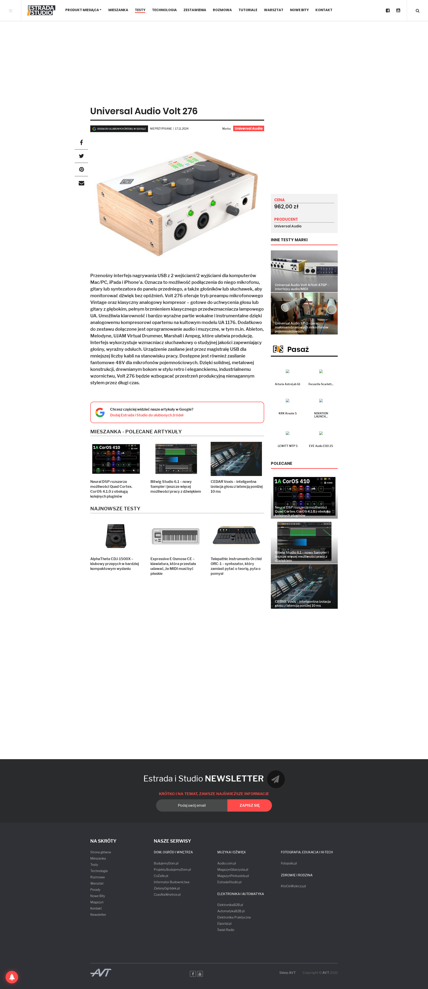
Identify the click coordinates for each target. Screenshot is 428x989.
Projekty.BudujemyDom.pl (172, 869)
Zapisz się (250, 805)
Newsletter (98, 914)
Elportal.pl (224, 923)
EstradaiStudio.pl (229, 882)
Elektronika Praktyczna (234, 917)
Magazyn (96, 902)
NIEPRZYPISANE (161, 128)
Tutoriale (248, 10)
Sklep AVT (287, 972)
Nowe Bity (299, 10)
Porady (95, 889)
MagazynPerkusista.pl (233, 876)
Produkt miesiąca (82, 10)
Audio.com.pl (226, 863)
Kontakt (323, 10)
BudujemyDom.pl (166, 863)
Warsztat (273, 10)
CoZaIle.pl (161, 876)
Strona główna (100, 852)
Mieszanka (118, 10)
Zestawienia (194, 10)
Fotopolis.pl (289, 863)
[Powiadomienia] (12, 977)
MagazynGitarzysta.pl (232, 869)
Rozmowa (222, 10)
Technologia (164, 10)
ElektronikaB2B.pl (230, 905)
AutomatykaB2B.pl (231, 911)
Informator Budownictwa (171, 882)
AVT (325, 973)
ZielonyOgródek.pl (167, 888)
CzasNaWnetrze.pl (167, 894)
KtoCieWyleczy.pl (293, 886)
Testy (140, 10)
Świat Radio (225, 930)
